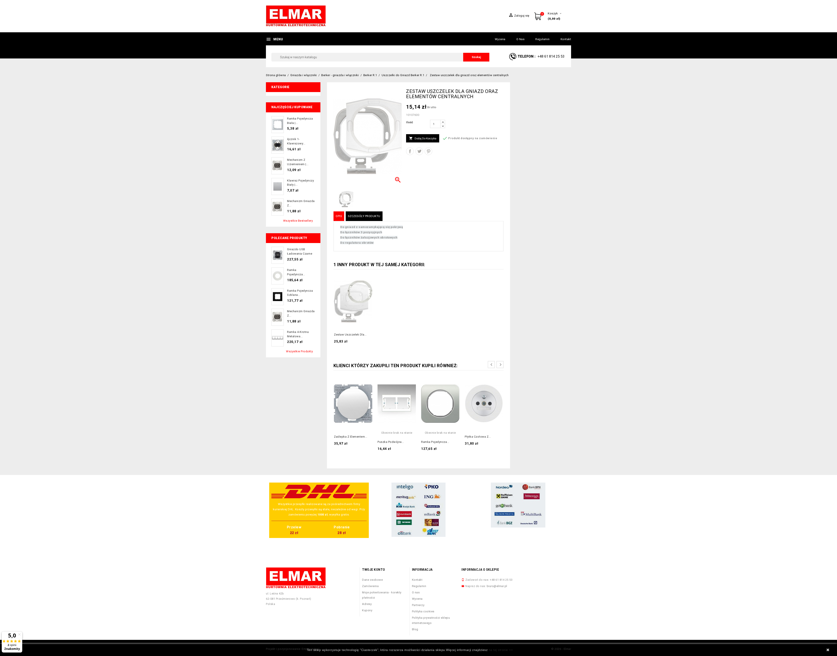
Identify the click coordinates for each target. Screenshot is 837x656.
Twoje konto (373, 569)
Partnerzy (418, 605)
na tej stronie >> (501, 650)
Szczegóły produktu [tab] (364, 216)
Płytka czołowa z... (478, 436)
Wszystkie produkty (299, 351)
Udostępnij (409, 151)
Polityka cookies (423, 611)
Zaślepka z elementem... (350, 436)
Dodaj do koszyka (422, 138)
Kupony (367, 610)
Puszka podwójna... (391, 442)
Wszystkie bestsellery (298, 220)
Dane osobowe (372, 579)
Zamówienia (370, 586)
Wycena (500, 39)
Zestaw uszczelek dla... (350, 334)
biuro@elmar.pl (497, 586)
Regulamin (542, 39)
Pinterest (428, 151)
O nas (520, 39)
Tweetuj (419, 151)
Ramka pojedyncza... (435, 442)
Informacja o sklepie (480, 569)
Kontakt (566, 39)
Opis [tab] (339, 216)
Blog (415, 629)
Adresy (367, 604)
